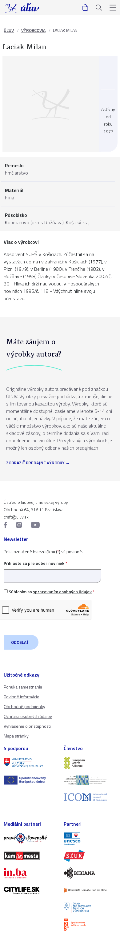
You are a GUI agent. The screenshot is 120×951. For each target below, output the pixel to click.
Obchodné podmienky (24, 706)
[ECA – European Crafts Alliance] (90, 763)
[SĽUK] (90, 856)
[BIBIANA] (90, 873)
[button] (113, 8)
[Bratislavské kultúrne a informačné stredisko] (90, 925)
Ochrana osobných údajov (28, 716)
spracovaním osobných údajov (62, 591)
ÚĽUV (9, 30)
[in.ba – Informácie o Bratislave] (30, 873)
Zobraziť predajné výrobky (35, 463)
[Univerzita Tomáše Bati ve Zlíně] (90, 890)
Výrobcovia (33, 30)
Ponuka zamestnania (23, 687)
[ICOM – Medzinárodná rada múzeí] (90, 797)
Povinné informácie (21, 696)
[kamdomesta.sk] (30, 856)
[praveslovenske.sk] (30, 838)
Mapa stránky (16, 736)
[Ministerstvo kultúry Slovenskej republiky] (30, 763)
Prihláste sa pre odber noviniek (35, 563)
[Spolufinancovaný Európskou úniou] (30, 780)
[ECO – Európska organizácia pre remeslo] (90, 780)
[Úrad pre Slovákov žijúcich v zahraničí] (90, 907)
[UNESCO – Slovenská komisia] (90, 838)
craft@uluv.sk (16, 517)
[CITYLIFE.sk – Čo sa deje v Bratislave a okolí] (30, 890)
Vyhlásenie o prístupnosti (27, 726)
